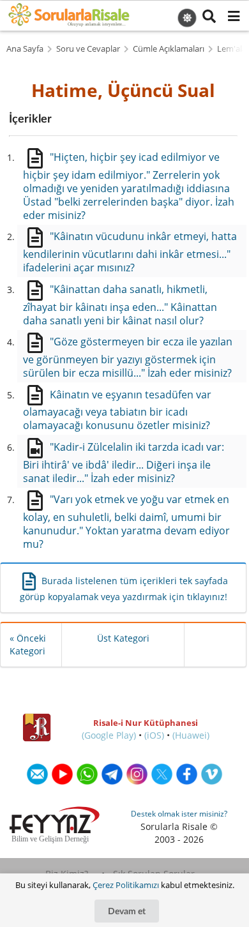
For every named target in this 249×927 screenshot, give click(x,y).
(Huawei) (190, 735)
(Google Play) (109, 735)
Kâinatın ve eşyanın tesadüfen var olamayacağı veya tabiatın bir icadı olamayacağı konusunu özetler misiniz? (117, 410)
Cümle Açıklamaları (168, 48)
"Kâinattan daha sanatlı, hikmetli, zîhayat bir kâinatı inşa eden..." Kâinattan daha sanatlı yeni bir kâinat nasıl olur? (120, 305)
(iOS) (154, 735)
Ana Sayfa (24, 48)
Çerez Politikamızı (126, 885)
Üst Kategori (123, 638)
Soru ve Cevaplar (88, 48)
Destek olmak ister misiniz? (179, 813)
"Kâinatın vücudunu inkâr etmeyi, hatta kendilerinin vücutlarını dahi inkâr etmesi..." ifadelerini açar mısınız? (129, 252)
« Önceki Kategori (28, 644)
